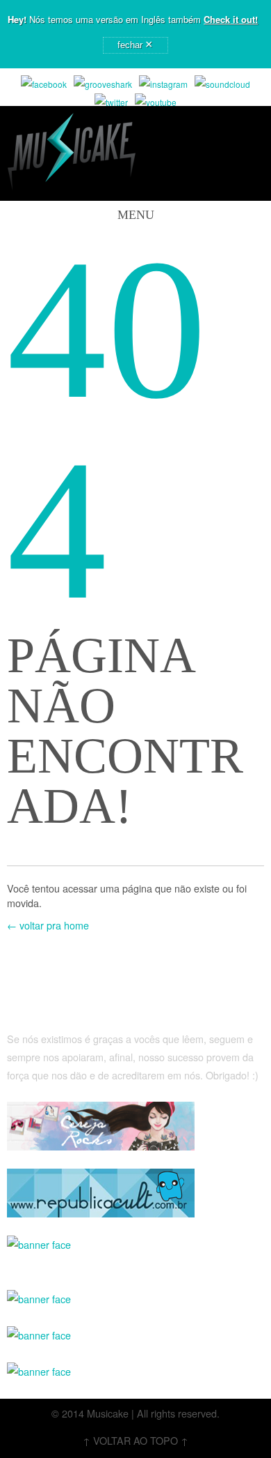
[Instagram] (163, 84)
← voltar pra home (48, 925)
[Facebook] (44, 84)
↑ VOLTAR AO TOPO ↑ (135, 1440)
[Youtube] (155, 102)
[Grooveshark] (103, 84)
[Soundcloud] (222, 84)
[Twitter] (111, 102)
